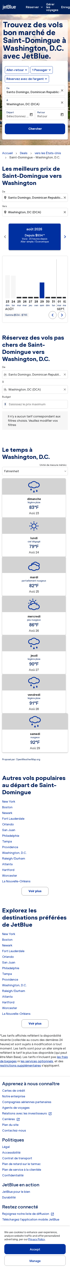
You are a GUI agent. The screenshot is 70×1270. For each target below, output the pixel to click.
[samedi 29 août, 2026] (42, 290)
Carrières (11, 1119)
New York (8, 801)
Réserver (35, 7)
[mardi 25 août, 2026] (19, 297)
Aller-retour (15, 70)
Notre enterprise (13, 1096)
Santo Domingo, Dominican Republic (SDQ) (33, 92)
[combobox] (35, 197)
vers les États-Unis (48, 153)
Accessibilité (11, 1152)
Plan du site (10, 1125)
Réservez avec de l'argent (25, 79)
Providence (10, 847)
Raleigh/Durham (13, 858)
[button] (42, 70)
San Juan (8, 830)
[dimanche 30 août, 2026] (47, 297)
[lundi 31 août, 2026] (53, 297)
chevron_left (5, 237)
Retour (41, 112)
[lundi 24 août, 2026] (13, 287)
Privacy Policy (36, 1239)
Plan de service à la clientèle (21, 1169)
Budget (6, 396)
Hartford (8, 870)
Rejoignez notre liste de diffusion (28, 1214)
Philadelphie (10, 835)
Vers (4, 206)
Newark (7, 813)
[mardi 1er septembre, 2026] (59, 297)
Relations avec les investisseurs (27, 1113)
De (8, 88)
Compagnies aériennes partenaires (26, 1102)
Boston (7, 807)
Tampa (7, 841)
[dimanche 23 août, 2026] (7, 286)
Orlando (8, 824)
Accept (35, 1249)
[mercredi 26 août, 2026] (24, 297)
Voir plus (35, 891)
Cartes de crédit (13, 1090)
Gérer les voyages (52, 7)
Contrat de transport (17, 1158)
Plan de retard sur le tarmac (21, 1164)
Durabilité (9, 1197)
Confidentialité (13, 1175)
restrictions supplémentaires (20, 1065)
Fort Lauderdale (13, 818)
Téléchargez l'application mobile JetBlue (30, 1219)
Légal (6, 1147)
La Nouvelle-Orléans (16, 881)
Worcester (9, 875)
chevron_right (65, 237)
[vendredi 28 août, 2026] (36, 297)
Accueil (7, 153)
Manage (35, 1261)
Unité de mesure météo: (53, 465)
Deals (23, 153)
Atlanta (7, 864)
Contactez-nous (14, 1130)
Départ (10, 112)
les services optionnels (37, 1061)
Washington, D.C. (14, 853)
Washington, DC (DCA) (22, 104)
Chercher (35, 128)
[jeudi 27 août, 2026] (30, 297)
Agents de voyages (16, 1107)
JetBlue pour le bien (16, 1191)
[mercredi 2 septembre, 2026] (65, 297)
